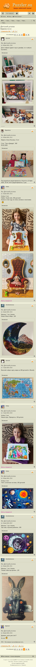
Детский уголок (7, 26)
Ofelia (7, 186)
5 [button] (26, 35)
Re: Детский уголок (8, 43)
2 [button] (19, 35)
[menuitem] (33, 13)
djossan (9, 28)
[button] (15, 35)
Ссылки (3, 13)
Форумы (17, 13)
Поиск (4, 16)
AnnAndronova (10, 304)
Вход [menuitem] (30, 13)
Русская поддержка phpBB (18, 663)
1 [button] (17, 35)
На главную (10, 13)
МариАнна (8, 130)
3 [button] (21, 35)
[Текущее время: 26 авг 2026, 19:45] (31, 21)
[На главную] (18, 6)
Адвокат (7, 625)
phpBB (14, 659)
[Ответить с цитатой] (32, 39)
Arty (12, 661)
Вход (10, 16)
